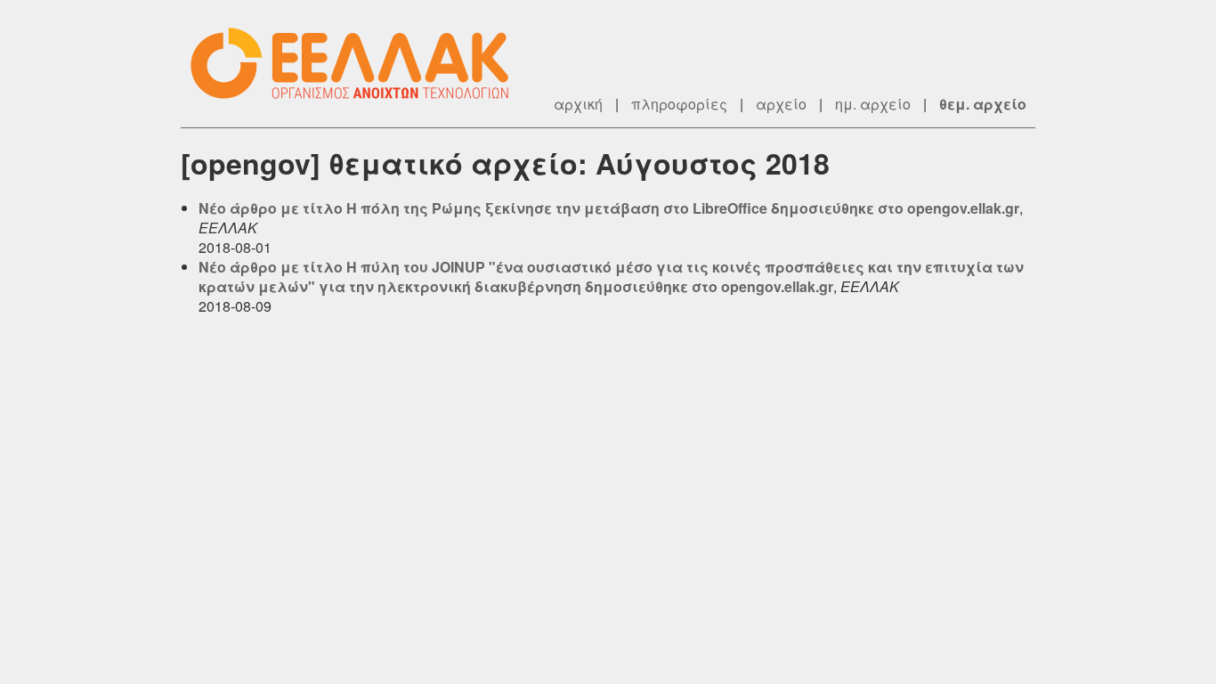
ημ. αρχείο (873, 104)
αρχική (578, 104)
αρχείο (781, 104)
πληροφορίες (679, 104)
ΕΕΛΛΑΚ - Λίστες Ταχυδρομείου (359, 64)
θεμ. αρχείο (982, 104)
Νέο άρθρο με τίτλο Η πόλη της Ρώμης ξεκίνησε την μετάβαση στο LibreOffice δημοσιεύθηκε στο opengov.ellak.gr (609, 208)
